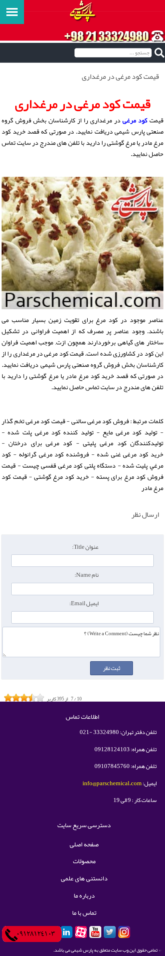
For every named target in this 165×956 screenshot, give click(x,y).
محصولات (84, 861)
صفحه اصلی (84, 844)
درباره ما (84, 896)
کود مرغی (135, 120)
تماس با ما (84, 913)
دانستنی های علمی (84, 878)
